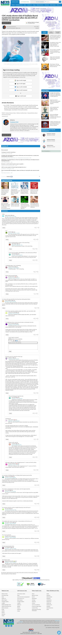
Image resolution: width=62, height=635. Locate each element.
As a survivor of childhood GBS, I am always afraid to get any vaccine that (17, 475)
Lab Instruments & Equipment (23, 596)
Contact (33, 603)
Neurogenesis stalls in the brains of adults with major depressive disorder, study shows (55, 44)
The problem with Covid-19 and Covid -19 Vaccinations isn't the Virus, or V (17, 521)
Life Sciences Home (25, 1)
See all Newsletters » (46, 151)
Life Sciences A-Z (20, 598)
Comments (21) (5, 116)
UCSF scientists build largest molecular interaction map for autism (54, 109)
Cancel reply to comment (14, 337)
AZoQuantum (49, 604)
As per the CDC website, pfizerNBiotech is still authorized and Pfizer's (23, 252)
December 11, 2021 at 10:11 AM (13, 277)
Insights (3, 603)
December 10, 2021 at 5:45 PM (13, 359)
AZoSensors (49, 601)
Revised (37, 28)
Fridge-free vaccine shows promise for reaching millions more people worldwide (5, 192)
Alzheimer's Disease (51, 133)
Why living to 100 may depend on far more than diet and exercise (55, 65)
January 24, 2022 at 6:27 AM (16, 444)
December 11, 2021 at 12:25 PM (10, 562)
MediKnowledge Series (6, 604)
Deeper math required (13, 442)
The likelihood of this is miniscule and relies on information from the (19, 322)
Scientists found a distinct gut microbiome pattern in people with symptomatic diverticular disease (55, 37)
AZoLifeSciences (50, 607)
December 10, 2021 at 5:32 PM (13, 313)
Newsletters (34, 598)
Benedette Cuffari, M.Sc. (16, 28)
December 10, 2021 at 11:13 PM (13, 233)
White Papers (4, 600)
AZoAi (48, 609)
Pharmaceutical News (6, 114)
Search (33, 596)
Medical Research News (11, 113)
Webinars (19, 604)
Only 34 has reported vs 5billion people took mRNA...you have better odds (20, 311)
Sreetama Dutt (14, 122)
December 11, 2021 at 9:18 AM (10, 523)
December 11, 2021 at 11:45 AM (10, 548)
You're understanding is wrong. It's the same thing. (19, 242)
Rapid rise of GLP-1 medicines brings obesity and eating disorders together (55, 101)
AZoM (48, 593)
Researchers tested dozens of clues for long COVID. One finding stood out (34, 191)
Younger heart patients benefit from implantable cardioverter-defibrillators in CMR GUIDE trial (55, 94)
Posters (3, 612)
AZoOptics (49, 598)
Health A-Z (4, 598)
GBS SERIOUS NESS (6, 559)
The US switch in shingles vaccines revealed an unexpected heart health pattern (55, 51)
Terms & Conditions (36, 604)
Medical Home (15, 1)
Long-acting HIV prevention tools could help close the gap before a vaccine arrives (15, 192)
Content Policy (35, 607)
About (33, 593)
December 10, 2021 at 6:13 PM (10, 491)
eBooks (3, 611)
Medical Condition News (22, 113)
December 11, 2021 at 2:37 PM (13, 464)
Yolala (3, 214)
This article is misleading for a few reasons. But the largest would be (16, 489)
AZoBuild (48, 606)
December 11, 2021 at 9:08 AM (13, 267)
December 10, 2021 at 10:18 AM (10, 216)
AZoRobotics (49, 600)
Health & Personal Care (6, 606)
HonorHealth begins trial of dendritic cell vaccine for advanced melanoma (34, 205)
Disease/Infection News (32, 113)
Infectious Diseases (51, 139)
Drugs (3, 609)
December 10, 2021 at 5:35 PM (13, 324)
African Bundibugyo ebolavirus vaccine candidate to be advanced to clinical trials (55, 116)
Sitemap (33, 600)
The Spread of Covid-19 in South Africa (8, 152)
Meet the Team (35, 595)
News (3, 596)
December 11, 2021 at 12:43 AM (13, 420)
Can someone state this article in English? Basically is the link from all (16, 507)
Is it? (6, 230)
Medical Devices (5, 607)
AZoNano (48, 595)
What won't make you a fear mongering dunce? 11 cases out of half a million (20, 462)
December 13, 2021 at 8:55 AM (17, 398)
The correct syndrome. (6, 534)
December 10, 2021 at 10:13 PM (10, 509)
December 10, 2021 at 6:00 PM (10, 477)
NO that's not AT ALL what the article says (13, 356)
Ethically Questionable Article (8, 546)
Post (10, 351)
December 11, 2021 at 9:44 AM (10, 537)
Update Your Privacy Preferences (52, 625)
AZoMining (49, 603)
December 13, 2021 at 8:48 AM (17, 255)
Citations (4, 146)
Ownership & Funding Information (36, 610)
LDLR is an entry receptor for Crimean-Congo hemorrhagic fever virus (13, 167)
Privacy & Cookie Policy (36, 606)
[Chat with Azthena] (59, 632)
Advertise (34, 601)
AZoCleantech (49, 596)
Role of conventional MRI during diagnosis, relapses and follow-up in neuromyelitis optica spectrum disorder (20, 170)
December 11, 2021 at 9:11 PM (17, 245)
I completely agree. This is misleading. (13, 265)
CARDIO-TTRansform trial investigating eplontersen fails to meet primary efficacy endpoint (55, 123)
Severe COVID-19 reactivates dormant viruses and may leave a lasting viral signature (25, 206)
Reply (4, 227)
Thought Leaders (5, 601)
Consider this (8, 418)
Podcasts (3, 614)
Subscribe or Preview (51, 134)
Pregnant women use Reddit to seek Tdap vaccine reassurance (15, 204)
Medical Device (50, 145)
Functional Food (5, 595)
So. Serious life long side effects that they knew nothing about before (16, 299)
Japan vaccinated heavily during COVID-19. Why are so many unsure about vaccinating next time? (5, 206)
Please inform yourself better (11, 275)
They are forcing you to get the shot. (16, 396)
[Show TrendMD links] (39, 176)
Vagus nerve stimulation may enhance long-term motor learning (55, 58)
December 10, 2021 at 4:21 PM (10, 301)
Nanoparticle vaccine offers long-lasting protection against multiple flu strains (25, 191)
